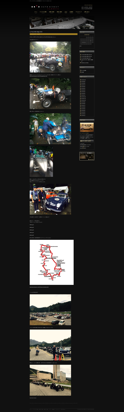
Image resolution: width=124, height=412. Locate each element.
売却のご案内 (46, 409)
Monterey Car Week (84, 62)
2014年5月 (83, 108)
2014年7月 (83, 105)
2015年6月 (83, 86)
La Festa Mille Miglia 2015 (36, 31)
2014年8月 (83, 103)
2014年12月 (83, 96)
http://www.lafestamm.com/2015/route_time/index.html (39, 287)
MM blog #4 (32, 232)
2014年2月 (83, 113)
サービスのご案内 (35, 409)
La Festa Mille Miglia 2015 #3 (86, 54)
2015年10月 (83, 79)
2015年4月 (83, 90)
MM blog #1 (32, 224)
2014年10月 (83, 100)
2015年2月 (83, 93)
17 (90, 40)
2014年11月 (83, 98)
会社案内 (53, 409)
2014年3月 (83, 112)
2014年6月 (83, 107)
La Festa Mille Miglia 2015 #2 (86, 56)
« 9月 (80, 46)
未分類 (38, 34)
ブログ (50, 409)
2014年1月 (83, 115)
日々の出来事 (83, 70)
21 (84, 42)
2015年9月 (83, 81)
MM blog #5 (32, 235)
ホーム (31, 409)
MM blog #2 (32, 227)
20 (83, 42)
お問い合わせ (63, 409)
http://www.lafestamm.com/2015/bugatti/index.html (38, 76)
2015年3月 (83, 91)
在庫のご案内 (41, 409)
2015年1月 (83, 95)
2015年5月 (83, 88)
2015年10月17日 (33, 34)
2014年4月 (83, 110)
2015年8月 (83, 83)
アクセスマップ (57, 409)
